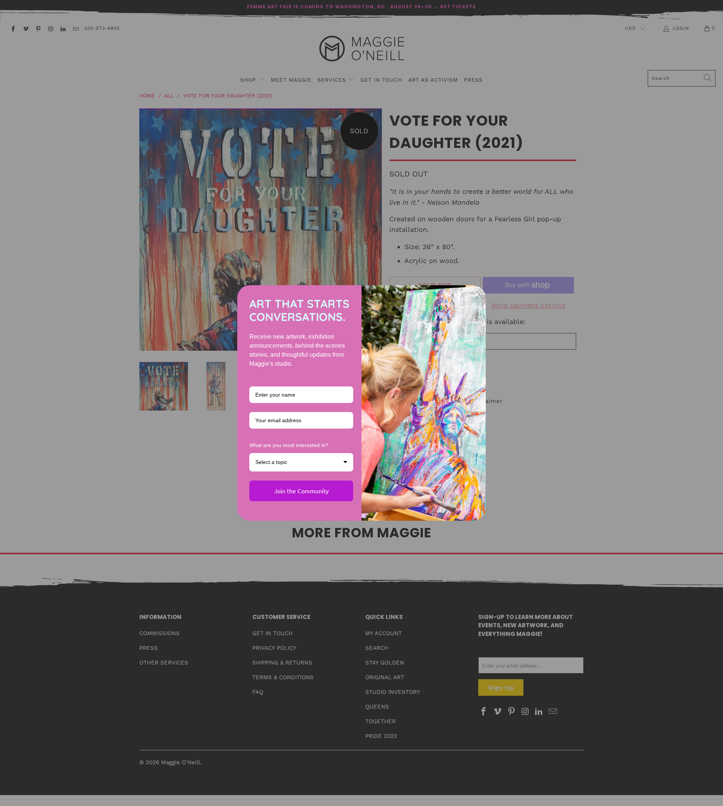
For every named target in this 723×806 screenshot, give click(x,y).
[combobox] (301, 462)
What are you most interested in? (288, 445)
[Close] (477, 294)
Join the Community (301, 490)
